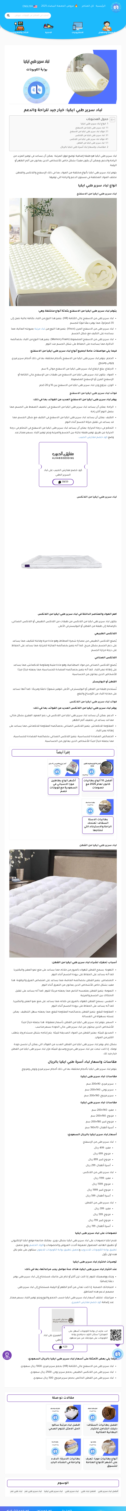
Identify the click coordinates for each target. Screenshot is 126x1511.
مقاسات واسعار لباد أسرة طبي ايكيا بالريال (83, 147)
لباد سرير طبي (72, 1491)
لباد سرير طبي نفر (33, 1491)
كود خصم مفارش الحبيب (93, 437)
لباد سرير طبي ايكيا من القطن (90, 143)
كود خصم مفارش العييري (87, 1302)
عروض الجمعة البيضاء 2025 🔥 (59, 6)
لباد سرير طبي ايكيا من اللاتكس (90, 135)
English (28, 6)
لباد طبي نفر (16, 1491)
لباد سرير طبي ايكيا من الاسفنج (90, 128)
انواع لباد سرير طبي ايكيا (93, 124)
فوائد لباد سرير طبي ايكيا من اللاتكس (87, 139)
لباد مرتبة (39, 329)
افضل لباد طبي (88, 1491)
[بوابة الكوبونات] (116, 7)
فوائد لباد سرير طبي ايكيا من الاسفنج (87, 132)
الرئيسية (101, 6)
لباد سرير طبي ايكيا (53, 1491)
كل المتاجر (88, 6)
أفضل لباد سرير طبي (108, 1491)
